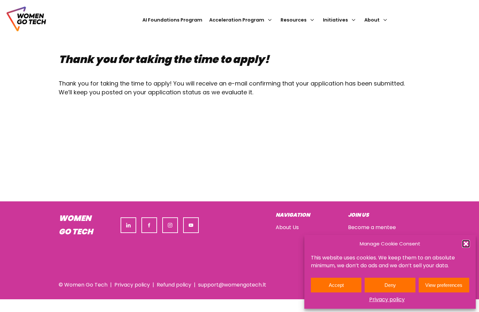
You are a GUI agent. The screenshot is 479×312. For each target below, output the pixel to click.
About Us (287, 227)
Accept (336, 285)
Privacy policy (387, 299)
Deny (390, 285)
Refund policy (174, 285)
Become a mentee (372, 227)
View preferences (443, 285)
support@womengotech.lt (232, 285)
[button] (466, 244)
